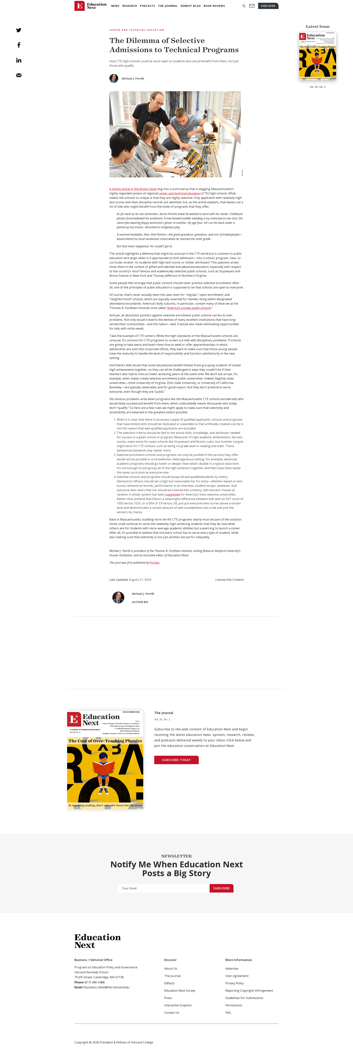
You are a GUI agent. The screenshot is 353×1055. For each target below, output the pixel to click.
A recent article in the (133, 189)
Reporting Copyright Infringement (249, 991)
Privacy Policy (234, 983)
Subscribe (221, 888)
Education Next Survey (179, 991)
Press (168, 998)
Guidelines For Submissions (244, 998)
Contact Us (171, 1013)
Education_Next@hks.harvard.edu (106, 987)
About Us (170, 969)
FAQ (228, 1013)
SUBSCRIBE (268, 6)
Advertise (231, 969)
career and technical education (180, 193)
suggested (172, 494)
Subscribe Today (176, 760)
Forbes (154, 563)
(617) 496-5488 (94, 982)
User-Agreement (237, 976)
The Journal (172, 976)
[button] (244, 6)
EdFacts (169, 983)
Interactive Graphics (178, 1005)
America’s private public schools (189, 308)
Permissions (233, 1005)
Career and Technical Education (136, 29)
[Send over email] (18, 75)
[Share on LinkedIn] (18, 60)
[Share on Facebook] (18, 45)
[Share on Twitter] (18, 30)
